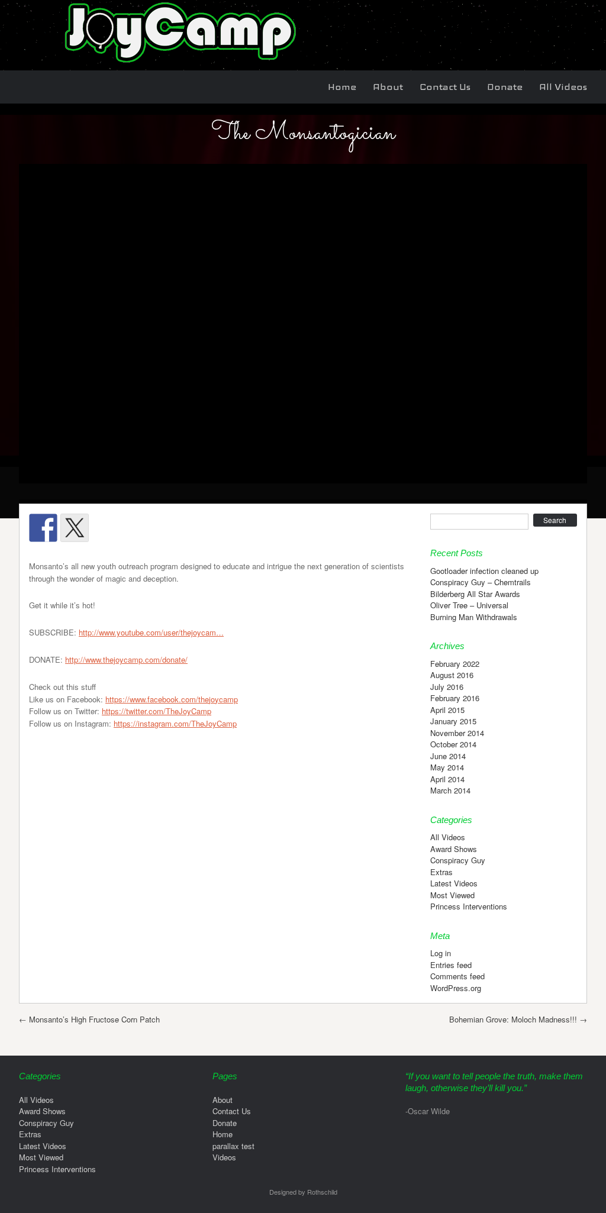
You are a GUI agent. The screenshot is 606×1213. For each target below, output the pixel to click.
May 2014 (447, 767)
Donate (505, 86)
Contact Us (445, 86)
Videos (224, 1157)
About (388, 86)
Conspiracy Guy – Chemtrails (480, 582)
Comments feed (457, 976)
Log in (440, 953)
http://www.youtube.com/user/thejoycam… (151, 632)
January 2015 (453, 721)
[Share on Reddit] (106, 528)
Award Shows (453, 848)
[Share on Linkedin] (168, 528)
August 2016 (451, 674)
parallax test (233, 1145)
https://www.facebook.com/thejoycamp (171, 699)
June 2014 (448, 756)
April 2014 (447, 779)
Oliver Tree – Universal (469, 605)
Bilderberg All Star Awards (475, 593)
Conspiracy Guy (457, 860)
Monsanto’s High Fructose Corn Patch (89, 1019)
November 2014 (457, 732)
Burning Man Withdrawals (473, 616)
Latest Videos (454, 883)
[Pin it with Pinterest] (137, 528)
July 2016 (446, 686)
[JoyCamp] (178, 64)
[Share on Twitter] (74, 528)
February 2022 (454, 663)
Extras (441, 872)
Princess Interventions (468, 906)
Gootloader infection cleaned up (484, 570)
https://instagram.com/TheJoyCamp (175, 723)
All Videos (563, 86)
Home (342, 86)
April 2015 (447, 709)
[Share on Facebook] (43, 528)
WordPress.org (455, 987)
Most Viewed (452, 895)
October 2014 (453, 744)
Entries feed (451, 964)
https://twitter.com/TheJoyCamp (156, 711)
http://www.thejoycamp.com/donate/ (126, 659)
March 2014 (450, 790)
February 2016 (454, 698)
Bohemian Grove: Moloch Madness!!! (518, 1019)
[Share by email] (200, 528)
